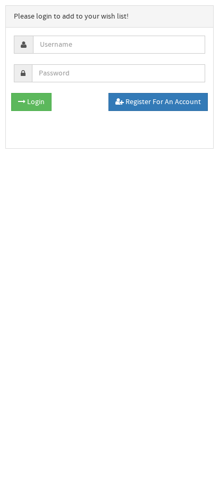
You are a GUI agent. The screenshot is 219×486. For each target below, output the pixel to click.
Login (35, 102)
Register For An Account (162, 102)
